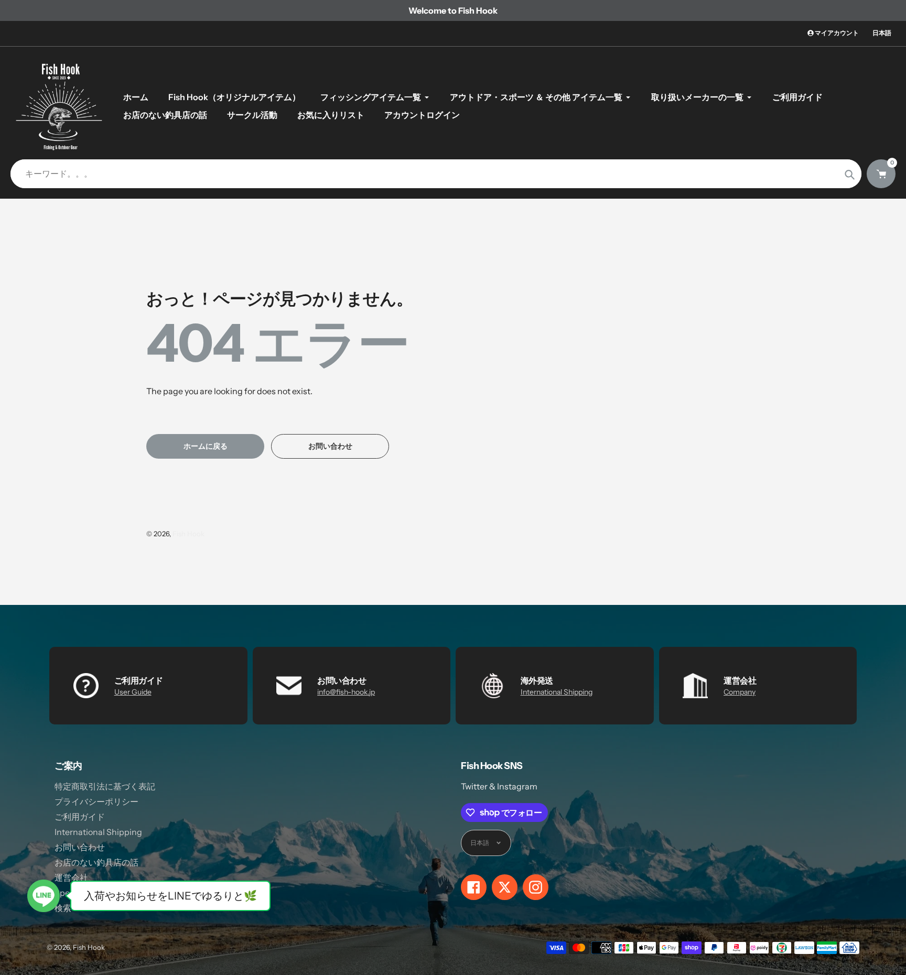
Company (740, 692)
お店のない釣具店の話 (96, 862)
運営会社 (71, 877)
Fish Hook (188, 533)
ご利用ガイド (80, 816)
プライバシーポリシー (96, 801)
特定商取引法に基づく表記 (105, 786)
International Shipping (556, 692)
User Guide (133, 692)
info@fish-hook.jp (346, 692)
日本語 (881, 33)
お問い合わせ (80, 847)
